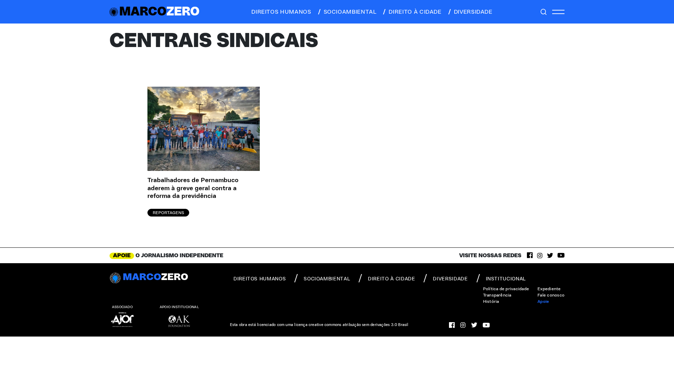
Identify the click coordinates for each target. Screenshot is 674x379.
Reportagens (168, 213)
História (491, 301)
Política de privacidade (506, 289)
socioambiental (350, 12)
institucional (506, 279)
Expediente (549, 289)
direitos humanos (281, 12)
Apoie (543, 301)
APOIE (122, 255)
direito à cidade (415, 12)
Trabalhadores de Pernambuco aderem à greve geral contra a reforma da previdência (192, 188)
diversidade (473, 12)
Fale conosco (550, 295)
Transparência (497, 295)
